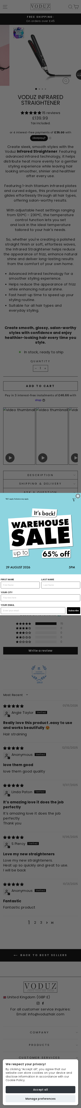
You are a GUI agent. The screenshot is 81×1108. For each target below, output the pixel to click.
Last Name (47, 579)
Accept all (40, 1090)
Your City (7, 592)
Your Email (7, 605)
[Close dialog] (78, 496)
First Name (7, 579)
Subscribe (73, 610)
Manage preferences (40, 1099)
